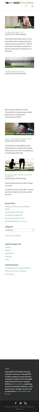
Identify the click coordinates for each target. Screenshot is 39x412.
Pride (7, 259)
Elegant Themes (19, 407)
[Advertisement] (19, 93)
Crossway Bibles (17, 384)
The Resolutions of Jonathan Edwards (18, 268)
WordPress (20, 409)
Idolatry (7, 250)
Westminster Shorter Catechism (16, 271)
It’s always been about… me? (14, 32)
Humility (23, 34)
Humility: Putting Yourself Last (15, 72)
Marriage (8, 256)
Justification (9, 253)
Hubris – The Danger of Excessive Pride (18, 139)
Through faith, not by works (14, 212)
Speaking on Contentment (13, 215)
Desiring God (9, 274)
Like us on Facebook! (13, 236)
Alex (8, 34)
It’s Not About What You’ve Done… (16, 221)
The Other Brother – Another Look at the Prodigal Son (18, 175)
